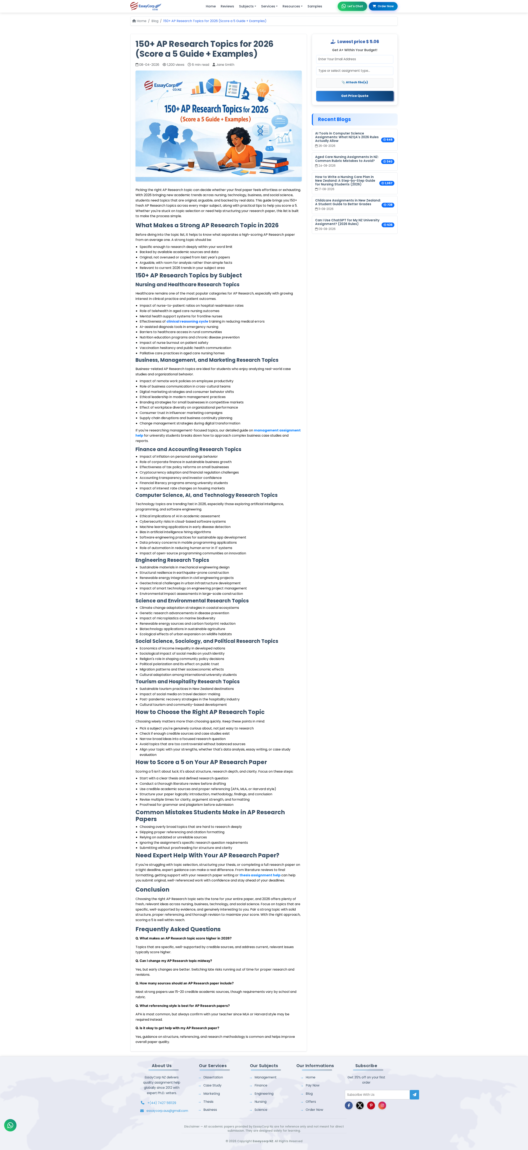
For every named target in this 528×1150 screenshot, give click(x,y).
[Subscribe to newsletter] (414, 1094)
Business (210, 1109)
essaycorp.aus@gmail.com (167, 1111)
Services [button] (268, 6)
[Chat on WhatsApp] (10, 1125)
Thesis (208, 1101)
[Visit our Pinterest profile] (371, 1105)
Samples (315, 6)
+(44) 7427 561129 (161, 1103)
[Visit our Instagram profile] (382, 1105)
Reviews (227, 6)
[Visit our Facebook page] (349, 1105)
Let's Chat (355, 6)
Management (266, 1077)
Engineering (264, 1093)
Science (261, 1109)
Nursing (260, 1101)
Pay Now (312, 1085)
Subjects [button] (246, 6)
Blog (154, 21)
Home (211, 6)
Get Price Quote (354, 95)
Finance (261, 1085)
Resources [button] (291, 6)
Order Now (386, 6)
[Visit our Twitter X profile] (360, 1105)
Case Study (212, 1085)
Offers (311, 1101)
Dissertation (213, 1077)
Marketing (211, 1093)
